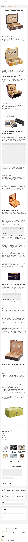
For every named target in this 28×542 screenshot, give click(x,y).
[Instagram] (3, 536)
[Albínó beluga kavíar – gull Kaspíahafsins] (5, 456)
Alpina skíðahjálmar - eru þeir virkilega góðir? (13, 461)
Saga (3, 112)
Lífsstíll (3, 514)
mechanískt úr (4, 258)
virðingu (22, 78)
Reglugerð (23, 528)
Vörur (6, 6)
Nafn (3, 476)
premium (6, 38)
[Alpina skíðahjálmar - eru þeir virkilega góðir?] (13, 456)
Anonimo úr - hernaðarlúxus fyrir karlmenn (21, 461)
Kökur (23, 531)
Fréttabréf (23, 532)
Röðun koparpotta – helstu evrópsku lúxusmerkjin (14, 532)
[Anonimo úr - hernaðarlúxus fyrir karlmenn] (21, 456)
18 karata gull (16, 249)
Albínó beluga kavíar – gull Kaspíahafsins (5, 460)
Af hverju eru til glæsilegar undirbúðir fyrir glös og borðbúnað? (13, 452)
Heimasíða (2, 6)
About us (23, 527)
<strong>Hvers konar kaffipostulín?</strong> (5, 452)
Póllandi (3, 177)
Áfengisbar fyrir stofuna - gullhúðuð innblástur (21, 452)
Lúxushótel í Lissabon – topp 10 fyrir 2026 (14, 528)
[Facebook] (2, 536)
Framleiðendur (4, 512)
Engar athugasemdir (16, 9)
